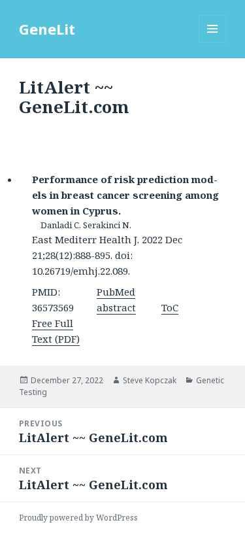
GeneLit (47, 29)
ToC (169, 307)
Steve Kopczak (149, 380)
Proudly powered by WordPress (78, 517)
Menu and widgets (212, 42)
